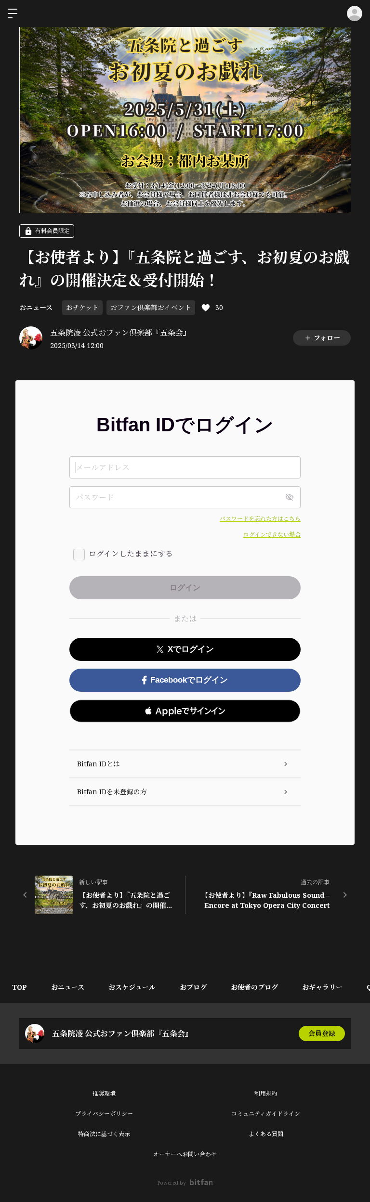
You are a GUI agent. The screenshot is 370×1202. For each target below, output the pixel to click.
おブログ (193, 987)
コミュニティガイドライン (265, 1114)
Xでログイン (191, 649)
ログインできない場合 (272, 534)
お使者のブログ (254, 987)
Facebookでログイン (189, 680)
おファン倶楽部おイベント (150, 307)
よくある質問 (266, 1134)
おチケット (82, 307)
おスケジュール (132, 987)
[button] (185, 711)
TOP (19, 987)
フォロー (327, 337)
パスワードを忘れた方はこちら (260, 519)
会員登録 (321, 1033)
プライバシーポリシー (104, 1114)
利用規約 (266, 1093)
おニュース (36, 307)
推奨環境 (104, 1093)
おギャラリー (322, 987)
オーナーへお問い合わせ (185, 1154)
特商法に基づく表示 (104, 1134)
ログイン (354, 13)
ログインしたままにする (131, 553)
